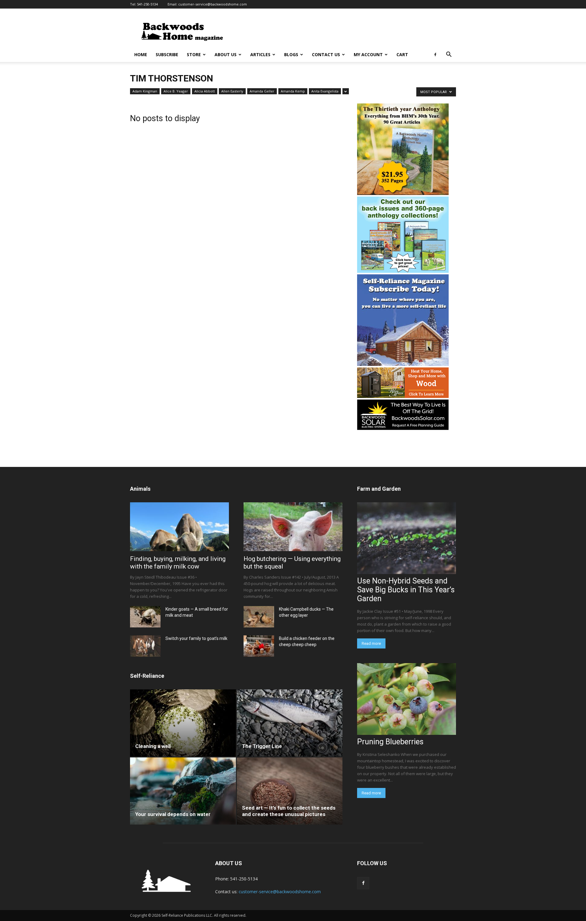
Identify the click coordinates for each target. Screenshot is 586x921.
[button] (448, 55)
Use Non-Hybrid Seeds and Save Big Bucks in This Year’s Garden (406, 589)
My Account (368, 54)
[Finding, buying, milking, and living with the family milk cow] (179, 526)
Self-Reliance (147, 676)
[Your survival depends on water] (183, 791)
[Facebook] (435, 54)
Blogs (291, 54)
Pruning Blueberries (390, 741)
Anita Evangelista (324, 91)
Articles (260, 54)
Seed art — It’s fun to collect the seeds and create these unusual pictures (288, 811)
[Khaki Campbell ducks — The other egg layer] (259, 616)
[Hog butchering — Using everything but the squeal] (293, 526)
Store (194, 54)
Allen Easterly (232, 91)
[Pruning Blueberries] (406, 699)
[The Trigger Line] (290, 723)
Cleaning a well (153, 746)
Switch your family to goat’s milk (196, 638)
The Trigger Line (262, 746)
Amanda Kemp (293, 91)
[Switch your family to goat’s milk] (145, 646)
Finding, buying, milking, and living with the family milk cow (178, 562)
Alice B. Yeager (176, 91)
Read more (371, 643)
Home (140, 54)
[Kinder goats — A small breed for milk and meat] (145, 616)
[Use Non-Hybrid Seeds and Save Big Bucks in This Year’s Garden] (406, 538)
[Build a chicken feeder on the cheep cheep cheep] (259, 646)
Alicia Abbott (204, 91)
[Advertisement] (345, 31)
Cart (402, 54)
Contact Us (326, 54)
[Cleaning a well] (183, 723)
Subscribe (167, 54)
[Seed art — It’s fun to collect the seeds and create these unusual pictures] (290, 791)
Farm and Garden (379, 489)
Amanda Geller (262, 91)
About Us (226, 54)
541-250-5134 (147, 4)
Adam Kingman (144, 91)
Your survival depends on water (173, 814)
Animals (140, 489)
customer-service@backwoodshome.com (212, 4)
